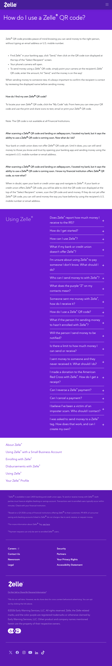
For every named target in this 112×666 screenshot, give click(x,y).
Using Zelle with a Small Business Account (34, 452)
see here (46, 524)
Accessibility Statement (70, 565)
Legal (11, 565)
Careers (12, 549)
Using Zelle (13, 473)
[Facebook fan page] (16, 653)
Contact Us (14, 554)
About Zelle (14, 444)
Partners (61, 554)
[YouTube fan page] (30, 653)
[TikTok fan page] (43, 653)
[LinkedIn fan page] (36, 653)
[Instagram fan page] (23, 653)
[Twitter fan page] (10, 653)
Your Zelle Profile (17, 480)
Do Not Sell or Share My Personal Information (27, 592)
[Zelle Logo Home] (11, 5)
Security (61, 549)
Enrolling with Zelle (19, 459)
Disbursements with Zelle (23, 466)
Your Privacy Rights (67, 559)
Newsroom (14, 559)
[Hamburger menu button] (107, 3)
